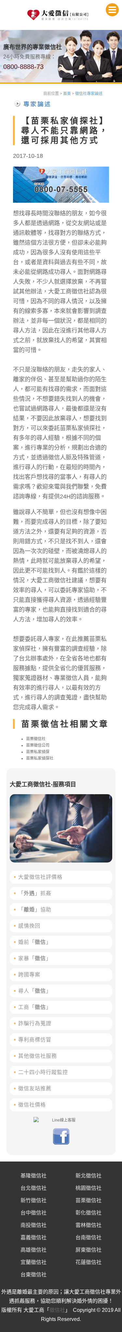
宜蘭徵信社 (33, 1262)
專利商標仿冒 (34, 1039)
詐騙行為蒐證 (34, 1023)
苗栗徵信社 (36, 739)
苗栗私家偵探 (37, 752)
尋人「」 (34, 991)
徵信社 (57, 1310)
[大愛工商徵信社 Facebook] (61, 1143)
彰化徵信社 (88, 1213)
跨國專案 (29, 974)
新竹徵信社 (33, 1200)
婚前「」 (34, 942)
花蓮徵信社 (88, 1262)
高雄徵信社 (33, 1250)
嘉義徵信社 (33, 1237)
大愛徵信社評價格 (40, 877)
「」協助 (34, 909)
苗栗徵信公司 (37, 745)
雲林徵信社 (88, 1225)
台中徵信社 (33, 1213)
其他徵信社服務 (37, 1056)
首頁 (67, 93)
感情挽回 (29, 926)
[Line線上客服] (61, 1120)
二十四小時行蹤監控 (43, 1072)
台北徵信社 (33, 1188)
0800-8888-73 (23, 66)
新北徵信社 (88, 1175)
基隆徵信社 (33, 1175)
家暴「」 (34, 958)
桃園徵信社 (88, 1188)
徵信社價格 (32, 1105)
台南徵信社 (88, 1237)
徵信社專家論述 (88, 93)
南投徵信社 (33, 1225)
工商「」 (34, 1007)
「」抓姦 (34, 893)
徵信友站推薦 (34, 1088)
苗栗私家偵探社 (39, 758)
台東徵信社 (33, 1274)
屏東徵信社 (88, 1250)
